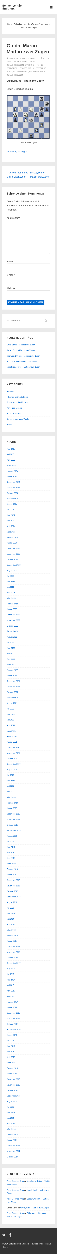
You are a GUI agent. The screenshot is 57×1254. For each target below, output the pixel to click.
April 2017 (11, 991)
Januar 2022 (12, 675)
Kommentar (13, 218)
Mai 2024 (10, 521)
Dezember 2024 (13, 482)
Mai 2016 (10, 1052)
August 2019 (12, 836)
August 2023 (12, 570)
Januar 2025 (12, 476)
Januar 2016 (12, 1074)
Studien (10, 424)
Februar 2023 (12, 604)
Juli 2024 (10, 510)
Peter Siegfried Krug (15, 1181)
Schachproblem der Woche (20, 65)
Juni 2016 (11, 1046)
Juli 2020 (10, 775)
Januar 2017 (12, 1007)
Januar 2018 (12, 941)
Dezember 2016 (13, 1013)
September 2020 (13, 764)
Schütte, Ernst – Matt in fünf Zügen (22, 361)
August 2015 (12, 1101)
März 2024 (11, 532)
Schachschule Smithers (12, 7)
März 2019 (11, 864)
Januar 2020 (12, 808)
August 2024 (12, 504)
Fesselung (41, 68)
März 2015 (11, 1129)
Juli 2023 (10, 576)
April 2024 (11, 526)
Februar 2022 (12, 670)
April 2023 (11, 593)
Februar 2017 (12, 1002)
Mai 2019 (10, 852)
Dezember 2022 (13, 615)
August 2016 (12, 1035)
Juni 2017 (11, 980)
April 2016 (11, 1057)
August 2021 (12, 703)
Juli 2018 (10, 908)
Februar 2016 (12, 1068)
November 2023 (13, 554)
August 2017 (12, 969)
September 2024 (13, 498)
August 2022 (12, 637)
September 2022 (13, 631)
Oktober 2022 (12, 626)
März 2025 (11, 465)
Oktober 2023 (12, 559)
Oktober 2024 (12, 493)
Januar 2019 (12, 875)
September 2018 (13, 897)
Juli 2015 (10, 1107)
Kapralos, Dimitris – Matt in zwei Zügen (23, 356)
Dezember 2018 (13, 880)
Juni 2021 (11, 714)
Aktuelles (10, 391)
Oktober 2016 (12, 1024)
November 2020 (13, 753)
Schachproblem (15, 75)
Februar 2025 (12, 471)
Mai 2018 (10, 919)
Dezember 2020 (13, 747)
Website (11, 288)
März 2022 (11, 664)
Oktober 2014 (12, 1157)
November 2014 (13, 1151)
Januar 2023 (12, 609)
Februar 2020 (12, 803)
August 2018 (12, 902)
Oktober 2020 (12, 759)
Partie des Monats (14, 408)
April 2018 (11, 924)
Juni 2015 (11, 1112)
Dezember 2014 (13, 1146)
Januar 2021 (12, 742)
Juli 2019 (10, 841)
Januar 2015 (12, 1140)
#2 (34, 68)
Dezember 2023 (13, 548)
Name (10, 261)
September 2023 (13, 565)
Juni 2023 (11, 582)
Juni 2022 (11, 648)
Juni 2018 (11, 913)
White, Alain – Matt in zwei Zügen (34, 1208)
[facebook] (10, 1236)
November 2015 (13, 1085)
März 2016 (11, 1063)
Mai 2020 (10, 786)
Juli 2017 (10, 974)
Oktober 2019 (12, 825)
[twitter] (4, 1236)
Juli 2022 (10, 642)
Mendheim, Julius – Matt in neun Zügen (23, 367)
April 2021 (11, 725)
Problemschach (37, 72)
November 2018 (13, 886)
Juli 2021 (10, 709)
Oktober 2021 (12, 692)
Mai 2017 (10, 985)
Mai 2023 (10, 587)
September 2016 (13, 1029)
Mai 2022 (10, 653)
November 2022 (13, 620)
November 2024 (13, 488)
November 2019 (13, 819)
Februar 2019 (12, 869)
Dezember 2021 (13, 681)
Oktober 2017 (12, 958)
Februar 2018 (12, 935)
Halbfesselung (20, 72)
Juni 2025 (11, 449)
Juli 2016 (10, 1041)
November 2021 (13, 687)
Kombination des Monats (17, 402)
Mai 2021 (10, 720)
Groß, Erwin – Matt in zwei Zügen (21, 345)
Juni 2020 (11, 781)
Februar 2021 (12, 736)
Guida (9, 72)
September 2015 (13, 1096)
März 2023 (11, 598)
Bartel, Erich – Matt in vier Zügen (21, 350)
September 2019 (13, 830)
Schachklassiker (14, 413)
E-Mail (10, 275)
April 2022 (11, 659)
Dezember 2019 (13, 814)
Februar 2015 (12, 1135)
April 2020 (11, 792)
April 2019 (11, 858)
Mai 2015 (10, 1118)
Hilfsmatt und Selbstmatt (17, 397)
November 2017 (13, 952)
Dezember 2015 (13, 1079)
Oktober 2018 (12, 891)
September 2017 (13, 963)
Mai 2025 (10, 454)
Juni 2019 (11, 847)
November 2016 (13, 1018)
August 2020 (12, 770)
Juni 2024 (11, 515)
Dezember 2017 (13, 946)
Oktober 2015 (12, 1090)
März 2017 (11, 996)
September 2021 (13, 698)
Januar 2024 (12, 543)
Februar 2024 (12, 537)
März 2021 (11, 731)
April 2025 (11, 460)
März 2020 (11, 797)
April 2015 (11, 1123)
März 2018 (11, 930)
